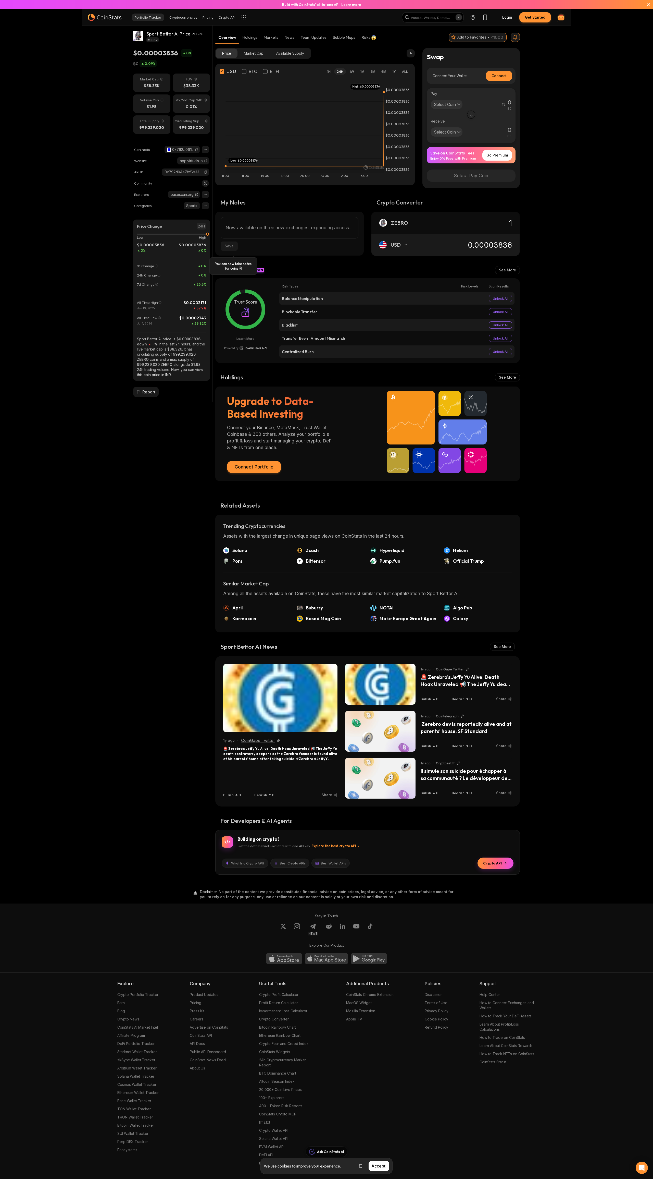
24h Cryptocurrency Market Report (282, 1062)
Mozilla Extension (360, 1011)
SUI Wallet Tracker (132, 1133)
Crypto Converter (274, 1019)
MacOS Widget (359, 1003)
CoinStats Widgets (274, 1052)
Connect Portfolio (254, 467)
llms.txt (264, 1122)
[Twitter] (205, 183)
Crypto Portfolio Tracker (137, 994)
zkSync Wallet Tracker (136, 1060)
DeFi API (266, 1155)
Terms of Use (436, 1003)
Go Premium (497, 155)
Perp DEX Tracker (132, 1141)
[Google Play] (369, 958)
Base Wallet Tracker (134, 1101)
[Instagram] (297, 929)
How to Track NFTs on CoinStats (507, 1054)
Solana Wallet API (273, 1138)
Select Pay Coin (471, 175)
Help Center (490, 994)
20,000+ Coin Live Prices (280, 1089)
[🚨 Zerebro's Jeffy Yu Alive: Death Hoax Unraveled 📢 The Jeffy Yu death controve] (280, 698)
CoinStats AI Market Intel (137, 1027)
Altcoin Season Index (277, 1081)
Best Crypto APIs (293, 863)
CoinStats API (201, 1035)
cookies (284, 1166)
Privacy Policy (436, 1011)
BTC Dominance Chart (277, 1073)
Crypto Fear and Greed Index (284, 1043)
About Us (197, 1068)
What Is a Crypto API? (248, 863)
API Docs (197, 1043)
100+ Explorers (271, 1098)
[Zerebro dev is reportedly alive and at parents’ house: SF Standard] (380, 731)
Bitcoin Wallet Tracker (135, 1125)
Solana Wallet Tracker (135, 1076)
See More (507, 270)
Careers (196, 1019)
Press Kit (197, 1011)
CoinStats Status (493, 1062)
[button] (197, 150)
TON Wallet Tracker (134, 1109)
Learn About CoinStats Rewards (506, 1045)
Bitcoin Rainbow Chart (277, 1027)
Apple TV (354, 1019)
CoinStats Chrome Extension (370, 994)
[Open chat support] (642, 1168)
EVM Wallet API (271, 1147)
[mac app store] (326, 958)
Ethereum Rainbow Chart (279, 1035)
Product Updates (204, 994)
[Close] (645, 5)
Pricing (195, 1003)
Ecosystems (127, 1150)
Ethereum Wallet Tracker (138, 1092)
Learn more (351, 4)
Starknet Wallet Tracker (137, 1052)
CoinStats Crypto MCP (277, 1114)
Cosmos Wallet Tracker (136, 1084)
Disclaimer (433, 994)
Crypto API (492, 863)
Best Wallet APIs (333, 863)
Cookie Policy (436, 1019)
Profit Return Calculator (278, 1003)
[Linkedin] (343, 929)
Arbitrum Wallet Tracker (137, 1068)
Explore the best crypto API (333, 846)
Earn (121, 1003)
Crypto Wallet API (273, 1130)
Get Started (535, 17)
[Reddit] (329, 929)
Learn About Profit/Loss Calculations (499, 1026)
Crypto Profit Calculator (278, 994)
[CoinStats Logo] (104, 17)
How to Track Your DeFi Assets (506, 1016)
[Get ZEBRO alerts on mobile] (515, 37)
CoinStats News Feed (208, 1060)
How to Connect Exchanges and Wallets (507, 1005)
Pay (434, 93)
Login (507, 17)
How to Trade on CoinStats (502, 1037)
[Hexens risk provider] (245, 348)
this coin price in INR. (154, 374)
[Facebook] (370, 929)
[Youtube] (356, 929)
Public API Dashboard (208, 1052)
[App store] (284, 958)
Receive (438, 121)
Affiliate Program (131, 1035)
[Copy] (197, 150)
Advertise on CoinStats (209, 1027)
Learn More (245, 338)
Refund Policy (436, 1027)
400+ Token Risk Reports (281, 1106)
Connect (499, 76)
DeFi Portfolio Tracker (136, 1043)
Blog (121, 1011)
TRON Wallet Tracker (135, 1117)
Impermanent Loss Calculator (283, 1011)
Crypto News (128, 1019)
